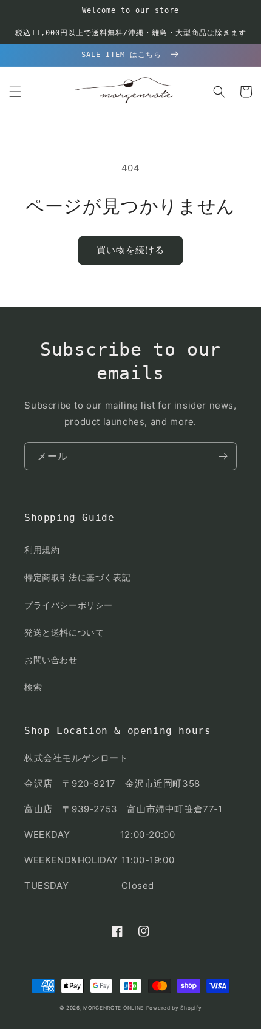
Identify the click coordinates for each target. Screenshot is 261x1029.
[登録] (222, 456)
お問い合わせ (51, 659)
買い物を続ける (130, 250)
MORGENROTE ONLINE (113, 1008)
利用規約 (41, 550)
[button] (15, 91)
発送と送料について (64, 632)
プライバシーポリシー (68, 605)
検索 (33, 687)
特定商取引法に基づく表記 (77, 577)
